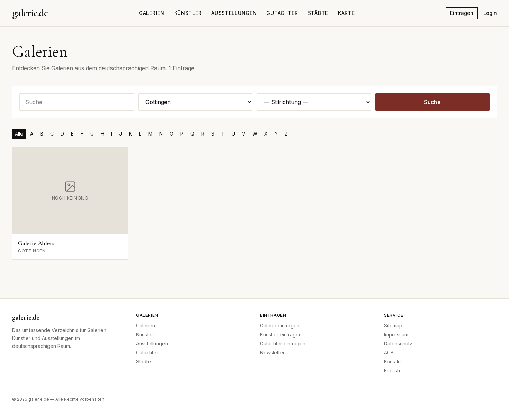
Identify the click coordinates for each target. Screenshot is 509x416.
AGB (389, 352)
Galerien (151, 13)
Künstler (188, 13)
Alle (19, 134)
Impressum (396, 335)
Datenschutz (398, 343)
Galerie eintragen (280, 326)
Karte (346, 13)
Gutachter (282, 13)
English (392, 370)
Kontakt (392, 361)
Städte (318, 13)
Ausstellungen (234, 13)
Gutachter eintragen (282, 343)
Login (490, 13)
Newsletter (272, 352)
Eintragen (461, 13)
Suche (432, 102)
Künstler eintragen (281, 335)
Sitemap (393, 326)
